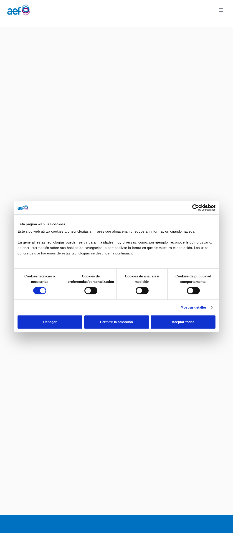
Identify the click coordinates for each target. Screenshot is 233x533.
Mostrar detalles (194, 307)
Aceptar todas (183, 322)
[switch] (90, 290)
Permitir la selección (116, 322)
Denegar (50, 322)
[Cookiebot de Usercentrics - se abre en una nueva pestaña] (195, 207)
